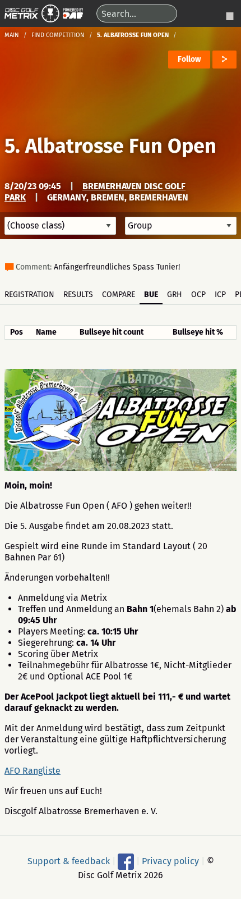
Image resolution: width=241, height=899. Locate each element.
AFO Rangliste (32, 770)
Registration (29, 294)
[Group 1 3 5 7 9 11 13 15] (181, 226)
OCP (198, 294)
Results (78, 294)
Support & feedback (68, 860)
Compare (118, 294)
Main (11, 35)
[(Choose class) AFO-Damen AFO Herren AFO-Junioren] (60, 226)
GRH (174, 294)
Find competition (58, 35)
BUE (151, 294)
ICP (220, 294)
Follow (189, 59)
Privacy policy (170, 860)
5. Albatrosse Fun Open (110, 146)
